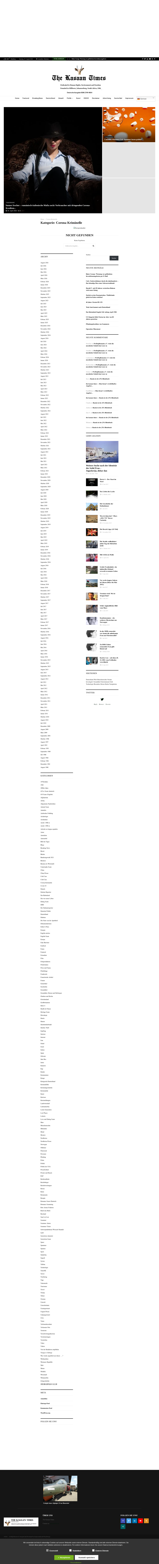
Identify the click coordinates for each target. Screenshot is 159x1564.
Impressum (129, 98)
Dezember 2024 (45, 326)
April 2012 (44, 688)
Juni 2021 (44, 458)
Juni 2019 (44, 534)
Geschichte (44, 987)
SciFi (42, 1233)
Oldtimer (43, 1148)
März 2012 (44, 691)
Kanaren (43, 1066)
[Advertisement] (79, 42)
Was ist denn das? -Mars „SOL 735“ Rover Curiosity (108, 518)
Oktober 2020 (45, 483)
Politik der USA (46, 1166)
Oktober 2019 (45, 521)
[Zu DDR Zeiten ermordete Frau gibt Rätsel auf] (92, 647)
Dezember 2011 (45, 698)
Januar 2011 (44, 714)
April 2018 (44, 578)
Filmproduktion (45, 962)
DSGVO (86, 98)
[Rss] (146, 1520)
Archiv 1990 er (45, 826)
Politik (69, 98)
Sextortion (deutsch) (47, 1236)
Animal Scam (45, 807)
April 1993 (44, 745)
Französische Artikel (47, 977)
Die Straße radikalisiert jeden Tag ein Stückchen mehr (108, 544)
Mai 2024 (43, 348)
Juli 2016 (43, 641)
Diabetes (43, 917)
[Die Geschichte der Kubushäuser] (92, 507)
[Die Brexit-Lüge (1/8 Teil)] (92, 532)
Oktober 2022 (45, 408)
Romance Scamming (47, 1204)
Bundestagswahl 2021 (47, 857)
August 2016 (44, 638)
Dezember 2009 (45, 726)
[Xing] (123, 1526)
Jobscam (43, 1056)
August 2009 (44, 729)
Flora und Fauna (46, 968)
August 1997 (44, 742)
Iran (42, 1040)
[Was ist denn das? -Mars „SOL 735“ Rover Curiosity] (92, 519)
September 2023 (46, 373)
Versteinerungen (45, 1337)
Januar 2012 (44, 695)
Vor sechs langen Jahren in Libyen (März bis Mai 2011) (108, 582)
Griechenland (45, 999)
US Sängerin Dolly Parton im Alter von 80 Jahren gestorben (100, 318)
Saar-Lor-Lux (45, 1217)
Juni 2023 (44, 382)
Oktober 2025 (45, 294)
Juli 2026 (43, 266)
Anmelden (44, 1398)
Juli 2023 (43, 379)
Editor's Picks (45, 927)
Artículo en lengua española (49, 829)
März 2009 (44, 733)
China (42, 870)
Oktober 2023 (45, 370)
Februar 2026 (45, 282)
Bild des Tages (45, 842)
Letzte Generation (46, 1110)
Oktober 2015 (45, 663)
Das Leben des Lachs (107, 491)
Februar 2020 (45, 509)
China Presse (44, 873)
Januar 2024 (44, 360)
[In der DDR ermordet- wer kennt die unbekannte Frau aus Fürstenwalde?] (92, 634)
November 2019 (45, 518)
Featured (25, 98)
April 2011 (44, 704)
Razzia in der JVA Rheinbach (99, 379)
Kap (42, 1069)
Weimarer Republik (46, 1362)
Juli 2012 (43, 682)
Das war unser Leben (47, 898)
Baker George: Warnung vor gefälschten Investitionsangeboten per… (91, 59)
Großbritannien (45, 1002)
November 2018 (45, 556)
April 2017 (44, 616)
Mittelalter (44, 1129)
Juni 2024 (44, 345)
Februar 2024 (45, 357)
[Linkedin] (134, 1520)
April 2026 (44, 275)
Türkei (43, 1296)
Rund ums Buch (45, 1211)
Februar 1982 (45, 761)
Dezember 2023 (45, 364)
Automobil (44, 838)
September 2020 (46, 486)
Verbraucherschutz (46, 1324)
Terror (42, 1274)
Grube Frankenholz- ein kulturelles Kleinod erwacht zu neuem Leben (108, 569)
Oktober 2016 (45, 632)
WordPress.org (45, 1413)
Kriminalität (44, 1091)
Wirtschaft (44, 1375)
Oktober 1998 (45, 739)
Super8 (43, 1258)
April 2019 (44, 540)
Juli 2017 (43, 606)
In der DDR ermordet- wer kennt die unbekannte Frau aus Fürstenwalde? (109, 633)
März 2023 (44, 392)
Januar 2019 (44, 550)
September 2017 (46, 600)
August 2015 (44, 669)
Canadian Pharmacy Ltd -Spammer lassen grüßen (122, 139)
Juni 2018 (44, 572)
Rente (42, 1192)
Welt (42, 1365)
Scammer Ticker (46, 1226)
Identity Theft (45, 1028)
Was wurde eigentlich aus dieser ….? (52, 1356)
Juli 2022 (43, 417)
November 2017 (45, 594)
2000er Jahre (44, 788)
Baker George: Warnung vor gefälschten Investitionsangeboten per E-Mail (99, 275)
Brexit (42, 851)
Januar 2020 (44, 512)
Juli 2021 (43, 455)
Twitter (90, 693)
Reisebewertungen (46, 1185)
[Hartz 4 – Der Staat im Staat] (92, 482)
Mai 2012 (43, 685)
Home (17, 98)
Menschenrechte (45, 1125)
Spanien (43, 1249)
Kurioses (43, 1097)
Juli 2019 (43, 531)
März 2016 (44, 654)
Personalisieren (75, 1562)
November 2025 (45, 291)
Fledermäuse (44, 965)
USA (42, 1318)
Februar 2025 (45, 319)
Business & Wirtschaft (47, 864)
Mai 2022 (43, 423)
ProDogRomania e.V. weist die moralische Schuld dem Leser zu (100, 344)
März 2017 (44, 619)
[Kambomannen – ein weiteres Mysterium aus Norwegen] (92, 621)
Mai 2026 (43, 272)
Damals (43, 889)
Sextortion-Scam (46, 1239)
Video (42, 1343)
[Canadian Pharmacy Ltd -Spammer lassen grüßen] (129, 124)
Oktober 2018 (45, 559)
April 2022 (44, 427)
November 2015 (45, 660)
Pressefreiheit (45, 1170)
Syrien (43, 1261)
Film (42, 958)
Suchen (88, 255)
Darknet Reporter (46, 892)
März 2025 (44, 316)
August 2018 (44, 565)
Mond (42, 1132)
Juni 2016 (44, 644)
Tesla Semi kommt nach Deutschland (98, 307)
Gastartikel (118, 98)
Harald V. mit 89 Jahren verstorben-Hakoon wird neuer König (100, 289)
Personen (43, 1154)
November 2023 (45, 367)
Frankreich (44, 974)
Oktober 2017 (45, 597)
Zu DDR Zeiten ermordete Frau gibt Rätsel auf (107, 647)
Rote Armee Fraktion (47, 1207)
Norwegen (44, 1144)
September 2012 (46, 676)
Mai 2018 (43, 575)
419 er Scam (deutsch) (47, 791)
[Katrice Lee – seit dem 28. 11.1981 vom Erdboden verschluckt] (92, 661)
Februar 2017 (45, 622)
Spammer (43, 1245)
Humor (43, 1021)
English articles (45, 933)
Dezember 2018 (45, 553)
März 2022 (44, 430)
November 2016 (45, 628)
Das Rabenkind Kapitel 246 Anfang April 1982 (101, 312)
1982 (42, 785)
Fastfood (43, 946)
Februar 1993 (45, 748)
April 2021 (44, 464)
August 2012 (44, 679)
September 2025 (46, 297)
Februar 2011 (45, 710)
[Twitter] (128, 1520)
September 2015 (46, 666)
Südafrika (44, 1255)
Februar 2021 (45, 471)
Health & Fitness (46, 1009)
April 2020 (44, 502)
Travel (42, 1289)
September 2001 (46, 736)
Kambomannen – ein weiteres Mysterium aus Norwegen (108, 620)
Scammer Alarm (46, 1223)
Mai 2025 (43, 310)
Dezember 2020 (45, 477)
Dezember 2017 (45, 591)
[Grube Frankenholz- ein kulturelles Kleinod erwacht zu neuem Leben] (92, 570)
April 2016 (44, 651)
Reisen (43, 1189)
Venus (42, 1321)
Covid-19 (43, 886)
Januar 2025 (44, 322)
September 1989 (46, 751)
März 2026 (44, 278)
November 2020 (45, 480)
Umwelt (61, 98)
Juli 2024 (43, 341)
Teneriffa (43, 1271)
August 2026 (44, 263)
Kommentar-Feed (46, 1408)
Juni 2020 (44, 496)
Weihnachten (44, 1359)
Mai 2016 (43, 647)
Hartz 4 (43, 1006)
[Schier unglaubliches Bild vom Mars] (92, 609)
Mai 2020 (43, 499)
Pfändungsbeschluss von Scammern (97, 324)
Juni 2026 (44, 269)
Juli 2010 (43, 723)
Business (43, 861)
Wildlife (43, 1371)
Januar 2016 (44, 657)
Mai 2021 (43, 461)
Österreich (44, 1151)
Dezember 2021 (45, 439)
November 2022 (45, 404)
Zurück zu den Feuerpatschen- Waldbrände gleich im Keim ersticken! (100, 296)
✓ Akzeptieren (64, 1557)
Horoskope (44, 1015)
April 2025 (44, 313)
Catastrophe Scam (46, 867)
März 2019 (44, 543)
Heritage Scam (45, 1012)
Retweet (101, 704)
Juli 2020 (43, 493)
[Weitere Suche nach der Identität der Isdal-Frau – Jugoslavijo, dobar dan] (102, 452)
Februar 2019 (45, 546)
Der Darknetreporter (47, 908)
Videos (43, 1346)
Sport (42, 1252)
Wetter (43, 1368)
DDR (42, 905)
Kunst (78, 98)
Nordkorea (44, 1138)
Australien (44, 835)
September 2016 (46, 635)
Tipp (42, 1280)
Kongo (43, 1078)
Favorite (108, 704)
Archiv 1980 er (45, 823)
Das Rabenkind (45, 895)
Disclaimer (96, 98)
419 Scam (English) (47, 794)
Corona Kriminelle (10, 202)
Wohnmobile (44, 1378)
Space (42, 1242)
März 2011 (44, 707)
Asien (42, 832)
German (143, 99)
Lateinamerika (45, 1107)
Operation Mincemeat (93, 329)
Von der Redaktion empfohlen (50, 1349)
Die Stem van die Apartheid (49, 920)
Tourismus (44, 1286)
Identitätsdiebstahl (46, 1025)
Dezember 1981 (45, 764)
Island (42, 1043)
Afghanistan (44, 797)
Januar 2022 (44, 436)
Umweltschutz (45, 1305)
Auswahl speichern (86, 1557)
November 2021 (45, 442)
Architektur (44, 820)
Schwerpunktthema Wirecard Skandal (52, 1229)
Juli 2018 (43, 569)
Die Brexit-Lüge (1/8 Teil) (109, 529)
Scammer (43, 1220)
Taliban (43, 1264)
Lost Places (44, 1113)
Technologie (44, 1267)
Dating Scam (44, 902)
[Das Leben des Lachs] (92, 494)
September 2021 (46, 449)
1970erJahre (44, 782)
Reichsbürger (45, 1182)
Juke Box (43, 1059)
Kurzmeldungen (45, 1100)
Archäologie (44, 816)
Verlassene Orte (45, 1327)
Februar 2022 (45, 433)
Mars (42, 1122)
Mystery (43, 1135)
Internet (43, 1037)
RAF (42, 1176)
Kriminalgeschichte (46, 1088)
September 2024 (46, 335)
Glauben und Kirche (47, 996)
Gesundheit (44, 990)
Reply (95, 704)
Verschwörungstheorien (48, 1334)
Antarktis (43, 810)
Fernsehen (44, 955)
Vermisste (44, 1330)
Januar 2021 (44, 474)
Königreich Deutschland (48, 1081)
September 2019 (46, 524)
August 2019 (44, 527)
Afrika (43, 801)
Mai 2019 (43, 537)
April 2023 (44, 389)
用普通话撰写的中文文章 (49, 1384)
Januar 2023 (44, 398)
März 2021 (44, 468)
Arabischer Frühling (47, 813)
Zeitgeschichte (45, 1381)
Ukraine (43, 1299)
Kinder (43, 1072)
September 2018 (46, 562)
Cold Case (44, 876)
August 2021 (44, 452)
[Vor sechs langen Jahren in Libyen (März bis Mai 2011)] (92, 583)
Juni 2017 (44, 609)
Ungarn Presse (45, 1312)
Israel (42, 1047)
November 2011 (45, 701)
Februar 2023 (45, 395)
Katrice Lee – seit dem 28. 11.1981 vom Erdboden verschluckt (109, 660)
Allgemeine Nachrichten (48, 804)
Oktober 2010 (45, 717)
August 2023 (44, 376)
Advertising (107, 98)
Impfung (43, 1031)
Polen (42, 1160)
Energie (43, 930)
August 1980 (44, 767)
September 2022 (46, 411)
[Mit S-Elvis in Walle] (92, 558)
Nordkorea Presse (46, 1141)
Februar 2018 (45, 584)
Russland (43, 1214)
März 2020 (44, 505)
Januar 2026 (44, 285)
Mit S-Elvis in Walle (107, 555)
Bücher (43, 854)
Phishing (43, 1157)
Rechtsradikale (45, 1179)
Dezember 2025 (45, 288)
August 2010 (44, 720)
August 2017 (44, 603)
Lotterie (43, 1116)
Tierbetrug (44, 1277)
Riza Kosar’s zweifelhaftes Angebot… (101, 385)
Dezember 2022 (45, 401)
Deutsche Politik (46, 911)
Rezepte (43, 1198)
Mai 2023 (43, 386)
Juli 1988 (43, 755)
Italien (42, 1050)
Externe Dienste (102, 1551)
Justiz (42, 1062)
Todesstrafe (44, 1283)
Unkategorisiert (45, 1315)
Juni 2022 (44, 420)
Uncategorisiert (45, 1308)
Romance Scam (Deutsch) (48, 1201)
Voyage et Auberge (46, 1353)
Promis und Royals (46, 1173)
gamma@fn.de (54, 1523)
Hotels (42, 1018)
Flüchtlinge (44, 971)
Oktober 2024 (45, 332)
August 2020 (44, 490)
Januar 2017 (44, 625)
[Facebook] (123, 1520)
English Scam (45, 936)
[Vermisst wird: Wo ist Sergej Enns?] (92, 596)
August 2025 (44, 300)
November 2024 (45, 329)
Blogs (42, 845)
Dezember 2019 (45, 515)
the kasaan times (91, 384)
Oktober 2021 (45, 446)
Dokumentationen (46, 924)
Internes (43, 1034)
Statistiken (77, 1551)
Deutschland (50, 98)
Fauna (42, 949)
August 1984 (44, 758)
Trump (43, 1293)
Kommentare (44, 1075)
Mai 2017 (43, 613)
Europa (43, 939)
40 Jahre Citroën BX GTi (94, 302)
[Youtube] (140, 1520)
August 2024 (44, 338)
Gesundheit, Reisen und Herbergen (51, 993)
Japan (42, 1053)
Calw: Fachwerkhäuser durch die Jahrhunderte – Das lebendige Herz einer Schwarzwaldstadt (102, 282)
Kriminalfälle (45, 1084)
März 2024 (44, 354)
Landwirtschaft (45, 1103)
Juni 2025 (44, 307)
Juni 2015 (44, 673)
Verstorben (44, 1340)
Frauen (43, 980)
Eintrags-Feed (45, 1403)
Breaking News (37, 98)
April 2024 (44, 351)
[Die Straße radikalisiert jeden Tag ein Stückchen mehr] (92, 544)
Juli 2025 (43, 304)
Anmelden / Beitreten (43, 59)
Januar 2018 (44, 587)
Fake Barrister (45, 942)
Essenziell (54, 1551)
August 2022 (44, 414)
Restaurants (44, 1195)
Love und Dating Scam (48, 1119)
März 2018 (44, 581)
